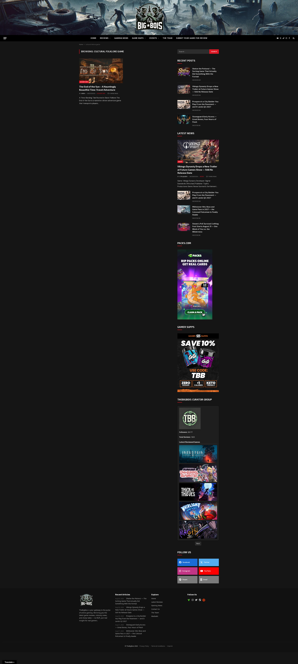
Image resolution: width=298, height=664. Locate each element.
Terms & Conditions (158, 646)
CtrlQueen (183, 176)
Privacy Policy (144, 646)
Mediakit (154, 616)
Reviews (104, 38)
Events (153, 38)
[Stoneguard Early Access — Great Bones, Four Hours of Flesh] (183, 119)
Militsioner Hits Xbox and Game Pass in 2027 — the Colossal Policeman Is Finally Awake (205, 211)
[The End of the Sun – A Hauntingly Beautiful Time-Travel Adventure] (101, 70)
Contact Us (155, 609)
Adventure (84, 82)
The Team (155, 612)
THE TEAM (167, 38)
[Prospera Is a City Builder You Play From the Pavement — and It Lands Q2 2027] (183, 104)
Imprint (170, 646)
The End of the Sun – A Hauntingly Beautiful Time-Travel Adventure (97, 88)
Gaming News (121, 38)
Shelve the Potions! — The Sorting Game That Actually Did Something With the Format (204, 72)
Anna (83, 93)
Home (93, 38)
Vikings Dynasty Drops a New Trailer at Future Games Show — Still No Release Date (205, 89)
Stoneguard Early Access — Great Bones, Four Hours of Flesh (204, 119)
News (180, 162)
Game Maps (138, 38)
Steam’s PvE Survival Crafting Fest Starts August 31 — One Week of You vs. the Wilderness (205, 228)
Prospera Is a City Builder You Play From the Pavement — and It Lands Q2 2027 (205, 104)
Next (198, 543)
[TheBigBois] (149, 17)
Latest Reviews (157, 602)
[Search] (293, 38)
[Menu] (5, 38)
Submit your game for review (191, 38)
